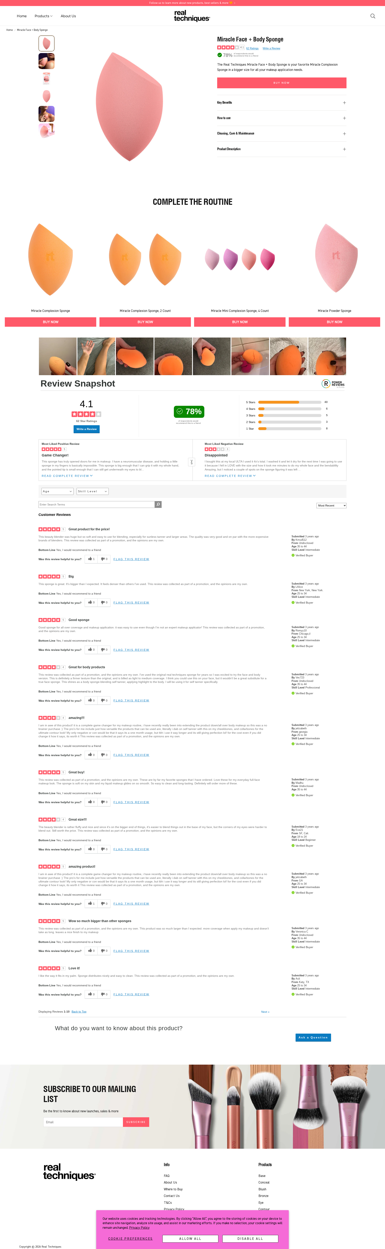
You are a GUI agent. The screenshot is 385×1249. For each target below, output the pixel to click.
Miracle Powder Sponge (334, 311)
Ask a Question (313, 1037)
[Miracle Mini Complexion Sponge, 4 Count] (240, 259)
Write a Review (271, 48)
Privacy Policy (139, 1228)
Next (265, 1011)
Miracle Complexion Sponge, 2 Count (145, 311)
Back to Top (79, 1011)
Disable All (250, 1239)
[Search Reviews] (158, 504)
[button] (372, 16)
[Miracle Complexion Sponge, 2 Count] (145, 259)
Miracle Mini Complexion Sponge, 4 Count (240, 311)
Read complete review (65, 475)
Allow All (190, 1239)
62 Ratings (252, 48)
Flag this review (131, 559)
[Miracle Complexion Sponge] (50, 259)
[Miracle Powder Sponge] (334, 259)
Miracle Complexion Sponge (50, 311)
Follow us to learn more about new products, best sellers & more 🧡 (191, 3)
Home (9, 30)
